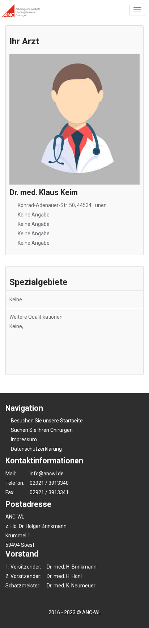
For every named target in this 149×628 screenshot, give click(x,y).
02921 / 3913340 (49, 483)
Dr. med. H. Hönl (64, 576)
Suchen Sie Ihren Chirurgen (42, 430)
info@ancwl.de (47, 473)
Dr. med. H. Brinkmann (72, 567)
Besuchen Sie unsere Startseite (47, 421)
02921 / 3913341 (49, 492)
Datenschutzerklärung (36, 449)
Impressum (24, 439)
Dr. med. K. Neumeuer (71, 585)
